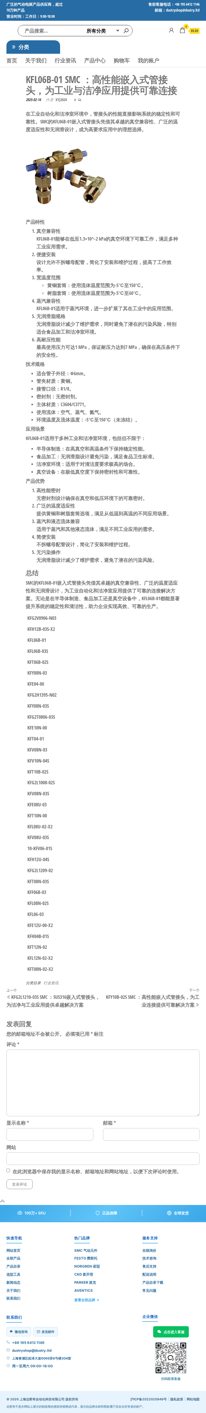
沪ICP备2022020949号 (148, 1399)
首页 (11, 60)
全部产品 (13, 1258)
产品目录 (13, 1266)
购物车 (122, 60)
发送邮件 (48, 1332)
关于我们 (36, 60)
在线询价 (149, 1250)
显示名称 (17, 1122)
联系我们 (13, 1298)
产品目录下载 (152, 1282)
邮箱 (109, 1122)
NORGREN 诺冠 (87, 1266)
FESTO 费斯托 (85, 1258)
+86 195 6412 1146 (28, 1342)
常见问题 (149, 1290)
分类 (24, 47)
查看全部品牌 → (86, 1300)
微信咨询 (21, 1332)
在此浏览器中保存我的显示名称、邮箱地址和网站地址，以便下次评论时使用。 (97, 1171)
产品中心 (95, 60)
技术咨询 (149, 1258)
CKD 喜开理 (83, 1274)
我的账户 (148, 60)
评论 (12, 1044)
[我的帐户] (171, 30)
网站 (11, 1147)
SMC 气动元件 (85, 1250)
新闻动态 (13, 1282)
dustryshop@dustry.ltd (32, 1350)
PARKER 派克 (85, 1282)
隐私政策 (176, 1399)
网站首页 (13, 1250)
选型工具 (13, 1274)
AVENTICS (83, 1290)
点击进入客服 (174, 1332)
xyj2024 (61, 99)
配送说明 (149, 1274)
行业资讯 (65, 60)
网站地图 (193, 1399)
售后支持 (149, 1266)
